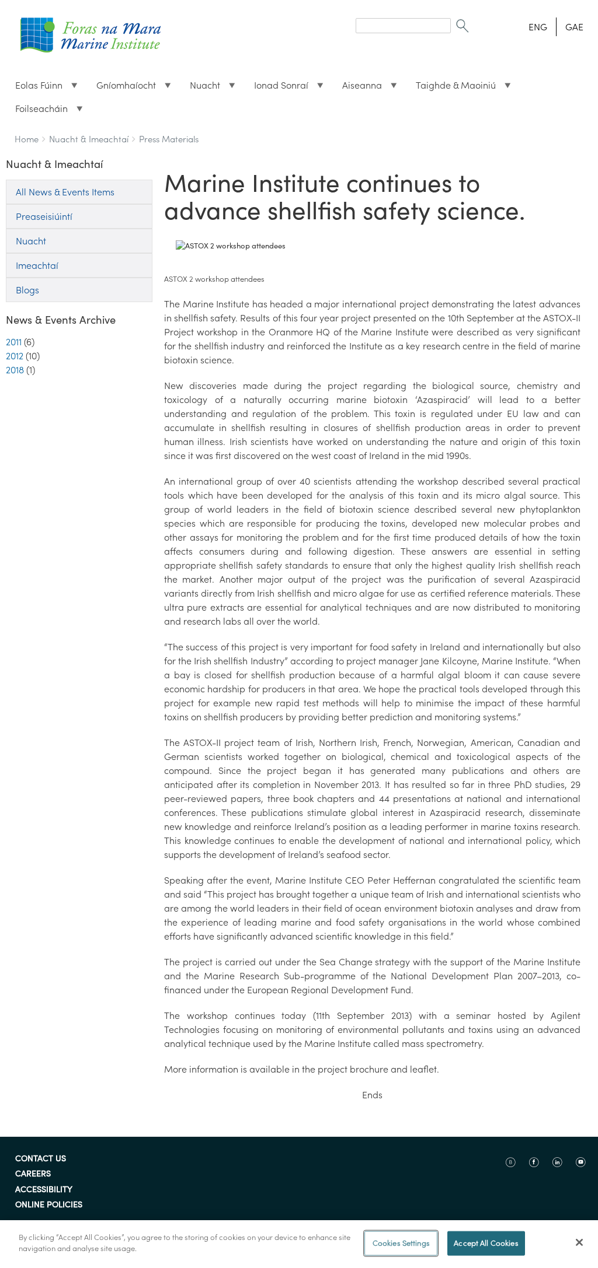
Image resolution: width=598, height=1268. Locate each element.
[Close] (579, 1242)
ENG (538, 27)
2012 (14, 356)
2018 (15, 370)
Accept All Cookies (486, 1243)
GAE (574, 27)
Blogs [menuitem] (27, 290)
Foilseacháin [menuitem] (37, 111)
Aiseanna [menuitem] (357, 88)
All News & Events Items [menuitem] (65, 192)
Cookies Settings (401, 1243)
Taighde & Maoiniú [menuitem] (451, 88)
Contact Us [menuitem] (40, 1159)
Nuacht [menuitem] (200, 88)
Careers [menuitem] (33, 1174)
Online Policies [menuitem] (48, 1205)
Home (27, 139)
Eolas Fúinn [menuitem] (34, 88)
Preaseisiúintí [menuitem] (44, 216)
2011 (14, 342)
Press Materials (169, 139)
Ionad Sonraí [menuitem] (276, 88)
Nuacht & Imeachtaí (88, 139)
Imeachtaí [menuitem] (37, 265)
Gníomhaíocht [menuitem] (121, 88)
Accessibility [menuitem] (43, 1190)
